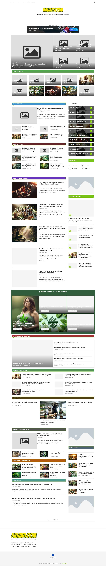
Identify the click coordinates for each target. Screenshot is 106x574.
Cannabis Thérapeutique (28, 2)
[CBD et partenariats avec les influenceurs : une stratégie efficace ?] (24, 441)
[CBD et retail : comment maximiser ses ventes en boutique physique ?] (16, 454)
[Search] (94, 2)
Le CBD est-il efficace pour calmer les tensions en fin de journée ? (86, 456)
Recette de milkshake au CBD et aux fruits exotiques (86, 236)
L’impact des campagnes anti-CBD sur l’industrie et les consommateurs (57, 453)
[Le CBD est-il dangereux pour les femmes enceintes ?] (25, 314)
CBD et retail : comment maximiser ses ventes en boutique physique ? (28, 453)
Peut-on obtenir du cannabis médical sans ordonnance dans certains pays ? (78, 383)
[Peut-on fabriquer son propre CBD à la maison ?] (32, 353)
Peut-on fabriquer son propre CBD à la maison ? (28, 363)
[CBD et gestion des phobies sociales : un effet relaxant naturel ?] (16, 166)
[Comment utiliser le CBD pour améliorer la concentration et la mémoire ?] (80, 327)
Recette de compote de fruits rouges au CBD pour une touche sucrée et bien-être (86, 265)
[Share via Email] (57, 520)
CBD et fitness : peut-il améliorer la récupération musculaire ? (69, 347)
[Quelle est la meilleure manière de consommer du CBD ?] (24, 256)
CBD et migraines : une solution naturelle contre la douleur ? (56, 157)
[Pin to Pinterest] (55, 520)
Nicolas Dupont (17, 67)
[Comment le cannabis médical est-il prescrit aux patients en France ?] (80, 309)
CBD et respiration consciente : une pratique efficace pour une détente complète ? (86, 474)
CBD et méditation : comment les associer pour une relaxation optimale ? (52, 228)
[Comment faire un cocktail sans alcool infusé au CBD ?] (63, 43)
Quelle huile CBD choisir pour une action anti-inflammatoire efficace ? (51, 205)
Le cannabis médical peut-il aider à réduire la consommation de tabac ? (33, 391)
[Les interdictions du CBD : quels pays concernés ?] (44, 136)
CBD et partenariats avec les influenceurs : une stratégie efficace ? (50, 434)
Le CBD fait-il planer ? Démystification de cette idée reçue (68, 358)
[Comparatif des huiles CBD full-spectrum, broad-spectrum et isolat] (44, 467)
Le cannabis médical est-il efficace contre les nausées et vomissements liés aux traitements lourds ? (36, 383)
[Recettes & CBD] (86, 91)
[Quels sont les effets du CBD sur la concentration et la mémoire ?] (16, 158)
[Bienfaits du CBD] (53, 80)
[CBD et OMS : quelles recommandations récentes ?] (53, 327)
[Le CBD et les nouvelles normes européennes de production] (84, 60)
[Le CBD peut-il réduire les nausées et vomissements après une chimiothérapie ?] (16, 150)
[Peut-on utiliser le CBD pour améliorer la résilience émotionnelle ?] (73, 491)
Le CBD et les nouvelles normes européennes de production (58, 127)
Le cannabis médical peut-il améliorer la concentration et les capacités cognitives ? (79, 391)
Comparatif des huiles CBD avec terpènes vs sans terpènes (29, 474)
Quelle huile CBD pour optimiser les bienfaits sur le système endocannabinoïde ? (29, 466)
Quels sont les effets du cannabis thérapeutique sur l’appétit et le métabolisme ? (86, 246)
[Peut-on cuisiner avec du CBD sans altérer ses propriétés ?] (24, 278)
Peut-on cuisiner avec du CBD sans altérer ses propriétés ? (51, 271)
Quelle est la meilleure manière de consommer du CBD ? (51, 249)
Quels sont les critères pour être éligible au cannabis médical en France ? (78, 375)
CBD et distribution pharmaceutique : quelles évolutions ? (61, 63)
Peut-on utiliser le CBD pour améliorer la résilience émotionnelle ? (86, 491)
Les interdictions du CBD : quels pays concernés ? (56, 135)
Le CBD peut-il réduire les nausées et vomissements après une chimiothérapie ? (29, 150)
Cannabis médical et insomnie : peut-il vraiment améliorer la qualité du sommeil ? (86, 228)
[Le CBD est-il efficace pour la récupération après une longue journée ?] (73, 465)
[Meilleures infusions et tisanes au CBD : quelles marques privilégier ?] (44, 475)
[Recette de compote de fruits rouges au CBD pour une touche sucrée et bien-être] (73, 265)
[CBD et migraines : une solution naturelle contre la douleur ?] (44, 158)
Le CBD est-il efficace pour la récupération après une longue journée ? (86, 465)
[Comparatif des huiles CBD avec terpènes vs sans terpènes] (16, 475)
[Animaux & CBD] (36, 80)
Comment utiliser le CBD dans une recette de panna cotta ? (32, 484)
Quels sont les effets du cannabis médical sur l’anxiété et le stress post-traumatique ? (80, 220)
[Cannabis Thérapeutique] (86, 80)
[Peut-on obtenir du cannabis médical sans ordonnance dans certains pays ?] (59, 384)
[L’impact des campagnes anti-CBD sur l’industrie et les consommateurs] (44, 454)
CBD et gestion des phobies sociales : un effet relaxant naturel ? (29, 165)
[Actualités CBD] (19, 80)
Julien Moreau (80, 50)
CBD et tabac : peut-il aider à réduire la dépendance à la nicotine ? (51, 183)
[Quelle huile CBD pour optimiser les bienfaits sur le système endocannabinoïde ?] (16, 467)
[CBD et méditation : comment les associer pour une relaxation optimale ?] (24, 234)
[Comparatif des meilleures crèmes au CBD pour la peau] (53, 309)
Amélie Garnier (18, 365)
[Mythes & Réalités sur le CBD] (69, 91)
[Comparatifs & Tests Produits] (36, 91)
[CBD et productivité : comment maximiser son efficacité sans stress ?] (73, 483)
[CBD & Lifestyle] (19, 91)
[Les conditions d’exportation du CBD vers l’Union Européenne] (84, 43)
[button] (13, 52)
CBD (18, 2)
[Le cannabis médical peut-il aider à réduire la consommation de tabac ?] (16, 392)
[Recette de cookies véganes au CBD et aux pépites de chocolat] (32, 52)
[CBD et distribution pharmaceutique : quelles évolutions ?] (16, 129)
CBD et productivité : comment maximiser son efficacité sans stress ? (85, 482)
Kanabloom (64, 563)
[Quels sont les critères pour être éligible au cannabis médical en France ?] (59, 376)
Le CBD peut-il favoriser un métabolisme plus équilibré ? (57, 149)
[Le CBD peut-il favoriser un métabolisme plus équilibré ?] (44, 150)
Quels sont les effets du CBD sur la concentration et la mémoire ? (29, 157)
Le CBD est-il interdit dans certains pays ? (64, 353)
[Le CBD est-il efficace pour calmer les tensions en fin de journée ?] (73, 457)
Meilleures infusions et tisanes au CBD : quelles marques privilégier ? (57, 474)
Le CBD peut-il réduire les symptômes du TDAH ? (66, 342)
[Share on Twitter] (54, 520)
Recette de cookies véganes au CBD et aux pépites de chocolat (34, 498)
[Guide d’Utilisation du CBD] (53, 91)
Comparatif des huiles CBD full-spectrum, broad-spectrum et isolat (58, 466)
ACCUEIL (13, 2)
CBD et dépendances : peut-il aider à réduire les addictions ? (69, 363)
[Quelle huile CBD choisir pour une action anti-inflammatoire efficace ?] (24, 212)
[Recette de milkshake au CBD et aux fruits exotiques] (73, 238)
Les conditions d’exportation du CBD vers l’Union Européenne (50, 109)
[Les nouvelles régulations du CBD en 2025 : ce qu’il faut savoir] (16, 136)
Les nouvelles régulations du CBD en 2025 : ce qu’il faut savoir (29, 136)
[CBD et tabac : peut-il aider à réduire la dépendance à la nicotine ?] (24, 190)
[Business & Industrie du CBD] (69, 80)
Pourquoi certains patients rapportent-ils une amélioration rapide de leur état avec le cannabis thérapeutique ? (85, 256)
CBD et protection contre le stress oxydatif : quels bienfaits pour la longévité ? (57, 165)
